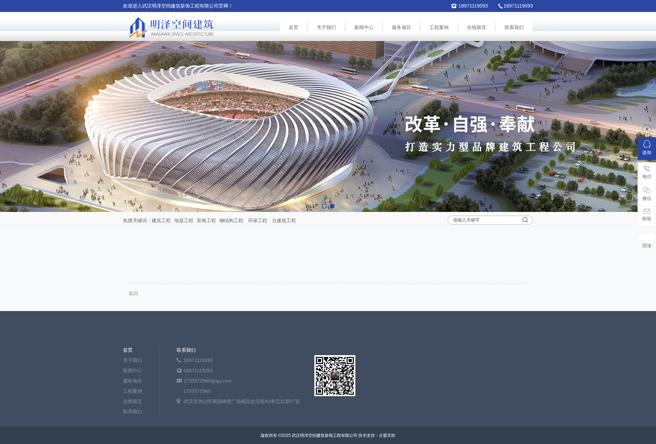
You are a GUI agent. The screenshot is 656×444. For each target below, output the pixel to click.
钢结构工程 (231, 220)
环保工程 (257, 220)
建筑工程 (161, 220)
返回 (133, 293)
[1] (328, 126)
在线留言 (476, 27)
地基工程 (183, 220)
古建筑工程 (284, 220)
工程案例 (439, 27)
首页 (293, 27)
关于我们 (326, 27)
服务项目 (401, 27)
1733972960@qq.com (207, 381)
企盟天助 (387, 435)
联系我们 (514, 27)
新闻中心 (363, 27)
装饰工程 (206, 220)
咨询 (646, 152)
